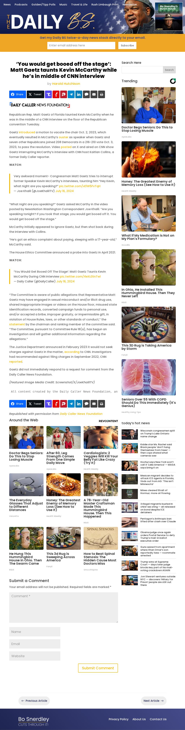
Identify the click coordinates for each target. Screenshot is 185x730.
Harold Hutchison (66, 83)
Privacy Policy (118, 719)
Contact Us (158, 719)
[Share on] (86, 94)
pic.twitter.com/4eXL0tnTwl (80, 276)
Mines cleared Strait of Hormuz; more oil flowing (155, 492)
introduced (27, 132)
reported (15, 362)
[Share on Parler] (63, 94)
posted (66, 147)
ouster (63, 137)
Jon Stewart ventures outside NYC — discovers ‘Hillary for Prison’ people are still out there (157, 581)
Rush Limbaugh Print (105, 4)
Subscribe (127, 45)
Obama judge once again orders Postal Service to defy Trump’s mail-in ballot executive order (157, 537)
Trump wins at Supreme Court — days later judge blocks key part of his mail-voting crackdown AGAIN (156, 566)
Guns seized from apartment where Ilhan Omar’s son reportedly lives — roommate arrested (157, 551)
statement (17, 324)
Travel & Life (79, 4)
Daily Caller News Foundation (81, 414)
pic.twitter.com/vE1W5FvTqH (79, 186)
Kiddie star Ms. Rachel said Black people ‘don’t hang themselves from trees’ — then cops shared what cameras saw (156, 450)
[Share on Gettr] (56, 94)
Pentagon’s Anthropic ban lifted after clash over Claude (158, 520)
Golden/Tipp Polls (43, 4)
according (71, 352)
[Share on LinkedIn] (78, 94)
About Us (139, 719)
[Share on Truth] (48, 94)
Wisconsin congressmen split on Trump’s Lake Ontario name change (157, 433)
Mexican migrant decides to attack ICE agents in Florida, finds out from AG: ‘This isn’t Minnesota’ (157, 480)
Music (63, 4)
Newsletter (129, 4)
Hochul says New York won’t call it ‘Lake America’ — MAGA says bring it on (157, 464)
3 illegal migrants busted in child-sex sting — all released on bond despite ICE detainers (157, 508)
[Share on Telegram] (71, 94)
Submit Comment (98, 668)
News (7, 4)
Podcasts (21, 4)
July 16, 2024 (64, 191)
